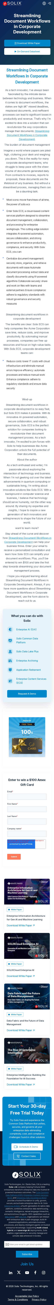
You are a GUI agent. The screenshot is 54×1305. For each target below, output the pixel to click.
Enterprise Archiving (27, 660)
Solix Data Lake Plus (27, 651)
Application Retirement (28, 669)
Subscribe (27, 1254)
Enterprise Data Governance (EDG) (32, 1198)
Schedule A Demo (28, 1146)
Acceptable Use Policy (27, 1296)
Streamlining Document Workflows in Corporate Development (28, 135)
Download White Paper (28, 43)
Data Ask (22, 1217)
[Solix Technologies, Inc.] (12, 4)
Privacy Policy (39, 1299)
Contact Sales (28, 1156)
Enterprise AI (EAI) (26, 629)
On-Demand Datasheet (28, 51)
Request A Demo (27, 693)
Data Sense (10, 1217)
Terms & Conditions (18, 1299)
